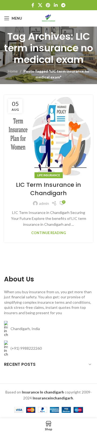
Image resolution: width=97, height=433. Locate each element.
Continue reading (48, 233)
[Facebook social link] (33, 5)
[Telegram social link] (63, 5)
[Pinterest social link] (48, 5)
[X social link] (40, 5)
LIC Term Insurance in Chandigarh (48, 189)
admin (44, 203)
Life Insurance (48, 175)
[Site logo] (48, 18)
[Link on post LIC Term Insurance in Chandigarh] (48, 135)
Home (13, 71)
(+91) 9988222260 (26, 348)
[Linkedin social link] (55, 5)
